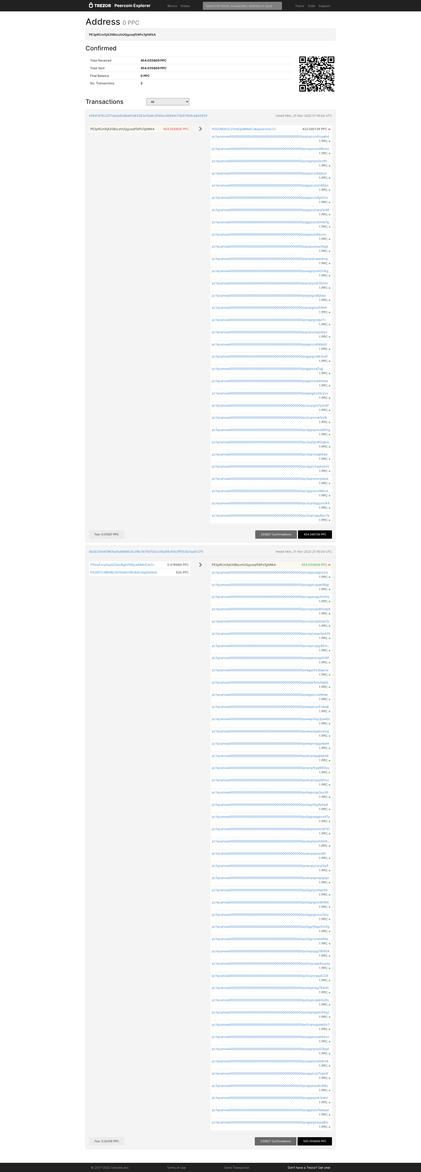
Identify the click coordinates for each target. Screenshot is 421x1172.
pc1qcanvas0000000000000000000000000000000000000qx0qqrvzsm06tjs (270, 939)
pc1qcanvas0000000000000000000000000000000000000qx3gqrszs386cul (270, 491)
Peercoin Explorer (132, 5)
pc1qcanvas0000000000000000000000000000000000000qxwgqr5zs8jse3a (270, 670)
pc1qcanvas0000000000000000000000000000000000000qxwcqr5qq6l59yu (270, 768)
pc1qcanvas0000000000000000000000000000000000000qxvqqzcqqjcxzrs (270, 572)
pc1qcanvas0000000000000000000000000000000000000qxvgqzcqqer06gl (270, 584)
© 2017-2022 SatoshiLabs (109, 1167)
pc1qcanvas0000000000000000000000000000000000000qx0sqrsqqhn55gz (270, 1012)
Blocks (172, 6)
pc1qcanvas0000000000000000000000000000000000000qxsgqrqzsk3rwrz (270, 1097)
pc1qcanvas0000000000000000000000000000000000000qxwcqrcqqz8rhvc (270, 780)
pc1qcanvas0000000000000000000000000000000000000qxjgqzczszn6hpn (270, 185)
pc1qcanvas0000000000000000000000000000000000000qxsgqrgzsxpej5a (270, 1122)
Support (324, 6)
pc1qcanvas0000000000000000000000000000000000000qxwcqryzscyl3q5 (270, 865)
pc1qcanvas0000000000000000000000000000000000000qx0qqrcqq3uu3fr (270, 792)
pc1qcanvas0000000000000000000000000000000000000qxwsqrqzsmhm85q (271, 841)
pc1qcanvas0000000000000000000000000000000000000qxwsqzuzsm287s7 (271, 829)
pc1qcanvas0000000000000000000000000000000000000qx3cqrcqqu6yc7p (271, 515)
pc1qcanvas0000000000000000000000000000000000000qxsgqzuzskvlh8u (270, 1085)
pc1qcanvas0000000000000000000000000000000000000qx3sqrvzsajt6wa (269, 454)
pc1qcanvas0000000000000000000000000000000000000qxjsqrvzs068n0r (269, 344)
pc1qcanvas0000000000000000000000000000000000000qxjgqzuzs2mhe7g (270, 222)
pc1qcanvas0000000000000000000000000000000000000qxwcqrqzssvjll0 (269, 853)
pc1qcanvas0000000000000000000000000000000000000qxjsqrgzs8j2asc (269, 295)
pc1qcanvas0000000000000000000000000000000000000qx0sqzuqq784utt (270, 988)
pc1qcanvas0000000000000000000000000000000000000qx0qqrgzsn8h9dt (270, 902)
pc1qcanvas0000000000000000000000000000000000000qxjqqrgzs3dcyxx (270, 393)
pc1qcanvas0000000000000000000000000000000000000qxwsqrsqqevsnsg (270, 731)
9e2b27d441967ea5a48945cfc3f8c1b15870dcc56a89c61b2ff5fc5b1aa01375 (146, 551)
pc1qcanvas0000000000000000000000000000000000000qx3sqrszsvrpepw (270, 478)
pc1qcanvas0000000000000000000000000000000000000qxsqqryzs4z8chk (270, 1061)
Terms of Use (176, 1167)
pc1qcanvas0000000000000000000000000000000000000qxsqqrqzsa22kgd (270, 1049)
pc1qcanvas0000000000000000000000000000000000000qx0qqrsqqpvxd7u (271, 816)
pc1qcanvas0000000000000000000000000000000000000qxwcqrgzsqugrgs (270, 878)
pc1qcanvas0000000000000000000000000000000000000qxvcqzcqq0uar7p (270, 621)
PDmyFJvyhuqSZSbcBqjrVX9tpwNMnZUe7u (122, 565)
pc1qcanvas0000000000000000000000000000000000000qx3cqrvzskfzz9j (269, 417)
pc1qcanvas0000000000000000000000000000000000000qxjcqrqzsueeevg (270, 258)
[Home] (100, 6)
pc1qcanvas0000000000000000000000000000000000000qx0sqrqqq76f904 (270, 951)
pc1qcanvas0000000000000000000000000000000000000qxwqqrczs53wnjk (270, 706)
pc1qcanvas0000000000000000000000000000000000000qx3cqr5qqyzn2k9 (271, 503)
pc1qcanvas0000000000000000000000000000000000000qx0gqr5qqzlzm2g (271, 926)
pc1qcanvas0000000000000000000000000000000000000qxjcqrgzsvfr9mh (269, 307)
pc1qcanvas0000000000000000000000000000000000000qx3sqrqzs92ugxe (270, 442)
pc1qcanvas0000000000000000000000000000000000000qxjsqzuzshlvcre (269, 234)
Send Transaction (236, 1167)
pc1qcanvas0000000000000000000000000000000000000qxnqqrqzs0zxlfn (269, 161)
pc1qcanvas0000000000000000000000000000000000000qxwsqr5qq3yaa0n (271, 719)
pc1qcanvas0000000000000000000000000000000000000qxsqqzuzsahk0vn (270, 1037)
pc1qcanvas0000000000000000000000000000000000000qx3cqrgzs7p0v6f (270, 405)
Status (185, 6)
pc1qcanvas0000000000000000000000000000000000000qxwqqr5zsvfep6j (270, 682)
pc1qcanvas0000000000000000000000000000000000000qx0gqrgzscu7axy (270, 914)
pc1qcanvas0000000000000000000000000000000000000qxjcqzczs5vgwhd (270, 136)
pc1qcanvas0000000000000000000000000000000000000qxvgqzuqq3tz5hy (271, 596)
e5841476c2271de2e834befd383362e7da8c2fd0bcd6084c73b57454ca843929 (148, 115)
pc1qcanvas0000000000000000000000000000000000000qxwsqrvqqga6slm (270, 743)
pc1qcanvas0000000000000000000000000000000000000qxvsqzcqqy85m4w (272, 646)
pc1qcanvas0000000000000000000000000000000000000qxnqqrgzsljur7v (269, 320)
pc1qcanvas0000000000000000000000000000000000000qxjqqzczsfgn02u (270, 197)
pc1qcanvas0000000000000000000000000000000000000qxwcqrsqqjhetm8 (270, 756)
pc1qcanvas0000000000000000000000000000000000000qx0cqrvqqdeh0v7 (271, 1024)
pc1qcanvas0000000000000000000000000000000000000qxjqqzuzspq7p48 (270, 210)
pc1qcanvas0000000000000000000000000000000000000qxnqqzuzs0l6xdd (270, 148)
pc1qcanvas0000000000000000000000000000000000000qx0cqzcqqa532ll (270, 975)
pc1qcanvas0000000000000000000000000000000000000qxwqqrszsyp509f (270, 658)
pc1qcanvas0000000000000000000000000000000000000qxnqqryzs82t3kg (270, 271)
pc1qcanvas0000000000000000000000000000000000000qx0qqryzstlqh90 (270, 890)
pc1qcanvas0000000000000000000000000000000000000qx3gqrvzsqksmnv (271, 466)
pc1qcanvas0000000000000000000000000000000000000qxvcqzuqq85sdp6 (271, 609)
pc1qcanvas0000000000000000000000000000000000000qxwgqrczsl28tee (270, 694)
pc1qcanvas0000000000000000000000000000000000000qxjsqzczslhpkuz (269, 173)
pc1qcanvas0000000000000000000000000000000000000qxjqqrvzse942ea (270, 381)
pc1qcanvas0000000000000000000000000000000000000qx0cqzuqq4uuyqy (271, 963)
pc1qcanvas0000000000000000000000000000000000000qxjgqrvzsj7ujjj (267, 368)
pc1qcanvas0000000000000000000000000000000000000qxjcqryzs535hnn (270, 283)
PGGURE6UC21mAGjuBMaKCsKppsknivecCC (244, 129)
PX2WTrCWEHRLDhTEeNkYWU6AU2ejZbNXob (123, 572)
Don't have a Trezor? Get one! (309, 1167)
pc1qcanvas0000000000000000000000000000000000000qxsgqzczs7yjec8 (270, 1073)
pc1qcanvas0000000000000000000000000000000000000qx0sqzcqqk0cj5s (270, 1000)
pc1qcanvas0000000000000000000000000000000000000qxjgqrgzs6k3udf (270, 356)
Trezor (299, 6)
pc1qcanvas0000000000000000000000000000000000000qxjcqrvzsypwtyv (269, 332)
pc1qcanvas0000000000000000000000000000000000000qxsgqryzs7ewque (270, 1110)
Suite (311, 6)
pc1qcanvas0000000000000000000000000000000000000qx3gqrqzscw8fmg (271, 430)
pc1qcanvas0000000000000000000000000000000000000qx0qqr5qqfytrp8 (270, 804)
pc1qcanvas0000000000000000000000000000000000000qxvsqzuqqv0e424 (271, 633)
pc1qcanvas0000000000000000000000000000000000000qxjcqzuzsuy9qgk (270, 246)
